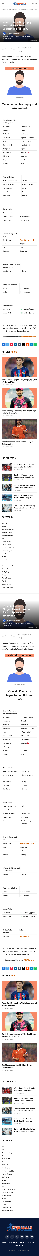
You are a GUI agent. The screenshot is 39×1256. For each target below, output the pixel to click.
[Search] (36, 3)
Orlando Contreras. (28, 336)
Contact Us (19, 1245)
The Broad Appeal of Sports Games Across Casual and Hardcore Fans (24, 477)
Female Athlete (6, 545)
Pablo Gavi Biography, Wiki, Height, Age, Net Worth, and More (19, 380)
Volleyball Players (7, 587)
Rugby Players (6, 572)
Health (4, 557)
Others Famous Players (9, 566)
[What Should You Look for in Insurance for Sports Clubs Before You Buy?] (7, 467)
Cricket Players (6, 541)
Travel (4, 581)
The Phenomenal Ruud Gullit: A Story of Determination (17, 442)
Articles (4, 526)
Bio (3, 538)
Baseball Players (7, 532)
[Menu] (3, 3)
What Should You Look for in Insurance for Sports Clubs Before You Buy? (24, 467)
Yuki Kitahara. (29, 960)
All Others (5, 523)
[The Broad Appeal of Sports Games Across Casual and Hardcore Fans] (7, 477)
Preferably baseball (8, 569)
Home (4, 1243)
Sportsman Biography (8, 9)
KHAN (10, 33)
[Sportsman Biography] (19, 3)
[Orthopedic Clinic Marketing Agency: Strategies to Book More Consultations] (7, 508)
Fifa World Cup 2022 (8, 548)
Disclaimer (31, 1243)
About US (22, 1243)
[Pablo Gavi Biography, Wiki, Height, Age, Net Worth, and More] (19, 367)
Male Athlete (6, 560)
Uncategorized (6, 584)
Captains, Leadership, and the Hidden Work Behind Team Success (24, 487)
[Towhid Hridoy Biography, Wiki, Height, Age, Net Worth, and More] (19, 398)
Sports (4, 575)
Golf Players (5, 554)
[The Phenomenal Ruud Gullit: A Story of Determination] (19, 429)
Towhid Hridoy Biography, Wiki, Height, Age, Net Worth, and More (19, 411)
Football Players (7, 551)
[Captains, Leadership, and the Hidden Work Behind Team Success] (7, 487)
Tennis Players (6, 578)
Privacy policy (13, 1243)
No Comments (26, 36)
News (3, 563)
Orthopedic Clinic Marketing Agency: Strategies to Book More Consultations (24, 508)
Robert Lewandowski (27, 240)
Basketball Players (8, 535)
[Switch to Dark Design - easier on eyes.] (33, 3)
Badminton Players (8, 529)
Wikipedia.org (24, 936)
